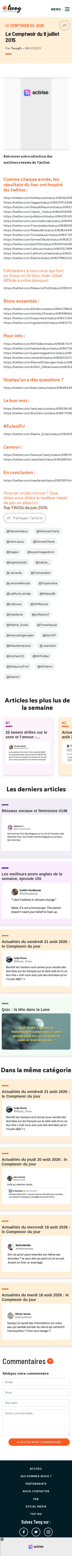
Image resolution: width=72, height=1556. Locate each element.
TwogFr (17, 48)
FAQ (36, 1498)
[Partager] (64, 25)
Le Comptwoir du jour (24, 25)
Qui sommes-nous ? (36, 1476)
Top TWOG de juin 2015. (25, 507)
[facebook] (23, 1532)
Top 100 (36, 1514)
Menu (56, 9)
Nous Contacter (36, 1491)
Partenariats (36, 1483)
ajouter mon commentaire (39, 1442)
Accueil (36, 1468)
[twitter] (36, 1532)
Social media (36, 1506)
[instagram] (48, 1532)
